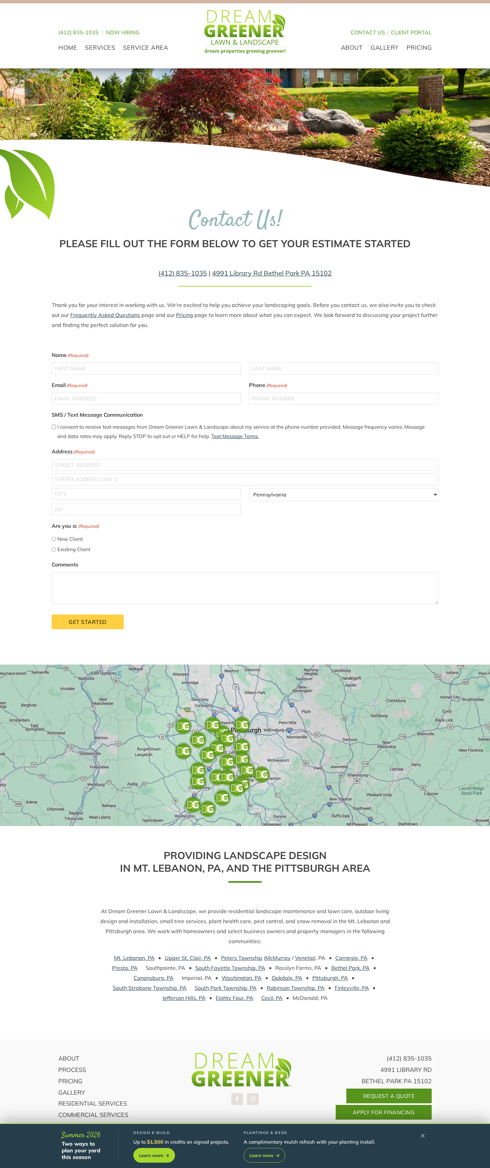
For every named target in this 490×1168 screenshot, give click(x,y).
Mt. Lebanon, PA (134, 957)
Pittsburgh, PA (330, 978)
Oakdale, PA (287, 978)
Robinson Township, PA (296, 988)
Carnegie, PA (351, 957)
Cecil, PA (272, 998)
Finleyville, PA (352, 988)
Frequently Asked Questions (105, 315)
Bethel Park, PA (350, 967)
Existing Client (73, 549)
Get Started (88, 622)
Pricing (184, 315)
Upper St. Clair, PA (188, 957)
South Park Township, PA (226, 988)
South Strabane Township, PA (150, 988)
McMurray (278, 957)
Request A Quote (389, 1096)
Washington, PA (242, 978)
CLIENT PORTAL (411, 32)
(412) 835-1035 (78, 32)
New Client (70, 539)
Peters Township (241, 957)
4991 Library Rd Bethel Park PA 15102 (272, 273)
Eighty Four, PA (234, 998)
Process (72, 1070)
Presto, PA (125, 967)
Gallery (71, 1092)
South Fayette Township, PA (230, 967)
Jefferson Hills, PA (184, 998)
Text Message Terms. (235, 436)
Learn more (154, 1155)
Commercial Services (93, 1115)
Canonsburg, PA (154, 978)
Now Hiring (123, 32)
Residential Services (92, 1103)
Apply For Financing (384, 1112)
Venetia (304, 957)
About (68, 1058)
